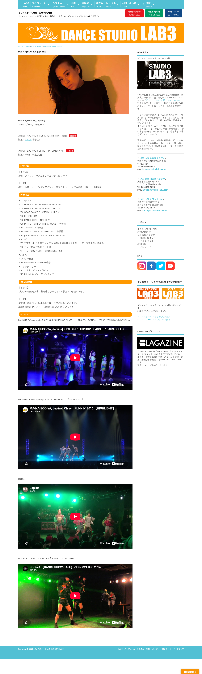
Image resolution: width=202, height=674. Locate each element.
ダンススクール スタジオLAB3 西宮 (153, 319)
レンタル (155, 649)
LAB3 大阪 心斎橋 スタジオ (152, 158)
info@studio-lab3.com (154, 169)
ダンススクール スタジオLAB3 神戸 (153, 316)
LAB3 (120, 649)
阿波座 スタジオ (148, 237)
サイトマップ (144, 247)
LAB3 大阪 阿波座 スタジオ (152, 178)
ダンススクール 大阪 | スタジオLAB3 (34, 12)
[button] (41, 4)
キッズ (28, 139)
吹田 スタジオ (146, 240)
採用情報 (141, 244)
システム (140, 649)
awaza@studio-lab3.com (155, 190)
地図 (148, 649)
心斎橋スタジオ (147, 234)
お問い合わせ (166, 649)
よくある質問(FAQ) (147, 228)
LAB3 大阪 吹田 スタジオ (151, 199)
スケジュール (130, 649)
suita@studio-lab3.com (154, 210)
